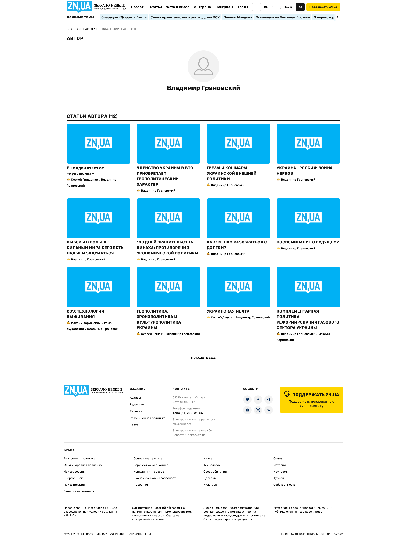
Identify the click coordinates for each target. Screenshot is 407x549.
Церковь (210, 478)
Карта (134, 425)
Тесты (242, 7)
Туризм (278, 478)
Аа (300, 6)
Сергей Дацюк (152, 334)
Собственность (284, 485)
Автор (75, 38)
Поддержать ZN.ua (323, 6)
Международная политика (83, 465)
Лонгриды (224, 7)
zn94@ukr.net (182, 424)
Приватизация (74, 485)
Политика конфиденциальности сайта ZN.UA (311, 533)
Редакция (137, 404)
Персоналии (143, 485)
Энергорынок (73, 478)
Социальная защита (148, 458)
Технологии (212, 465)
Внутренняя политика (80, 458)
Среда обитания (215, 471)
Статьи (156, 7)
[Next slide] (337, 17)
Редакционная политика (148, 418)
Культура (210, 485)
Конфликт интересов (149, 471)
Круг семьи (281, 471)
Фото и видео (177, 7)
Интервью (202, 7)
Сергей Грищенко (84, 179)
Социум (279, 458)
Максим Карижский (86, 323)
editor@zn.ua (197, 435)
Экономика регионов (79, 491)
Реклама (136, 411)
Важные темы (81, 17)
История (279, 465)
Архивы (135, 398)
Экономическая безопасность (155, 478)
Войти (288, 7)
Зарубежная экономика (151, 465)
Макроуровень (74, 471)
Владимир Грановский (203, 88)
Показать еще (203, 358)
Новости (138, 7)
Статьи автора (92, 116)
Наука (208, 458)
